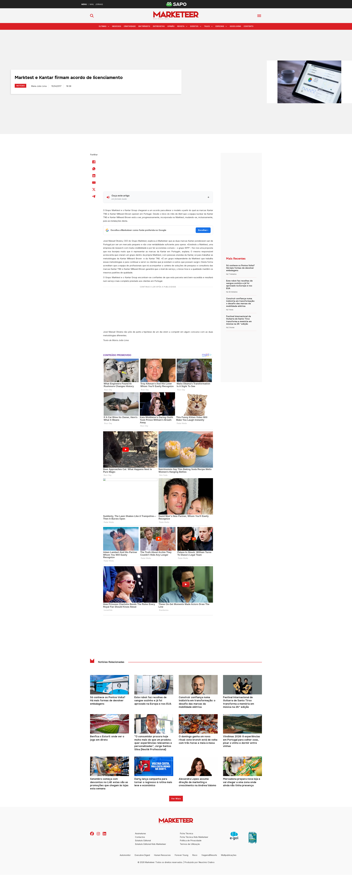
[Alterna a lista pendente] (108, 26)
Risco (194, 855)
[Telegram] (94, 196)
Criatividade (130, 26)
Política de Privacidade (190, 840)
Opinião (170, 26)
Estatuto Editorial (143, 840)
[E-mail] (94, 182)
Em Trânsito (144, 26)
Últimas (102, 26)
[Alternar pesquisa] (92, 16)
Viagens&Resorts (209, 855)
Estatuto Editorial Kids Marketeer (150, 844)
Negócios (116, 26)
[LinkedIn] (94, 175)
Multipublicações (228, 855)
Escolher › (203, 230)
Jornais (99, 4)
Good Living (235, 26)
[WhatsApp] (94, 168)
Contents (248, 26)
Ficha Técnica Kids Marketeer (194, 837)
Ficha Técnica (186, 833)
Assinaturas (140, 833)
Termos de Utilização (190, 844)
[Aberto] (259, 15)
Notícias (20, 86)
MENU (84, 4)
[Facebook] (94, 162)
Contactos (140, 837)
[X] (94, 189)
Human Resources (162, 855)
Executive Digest (142, 855)
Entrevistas (159, 26)
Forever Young (181, 855)
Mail (92, 4)
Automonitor (125, 855)
